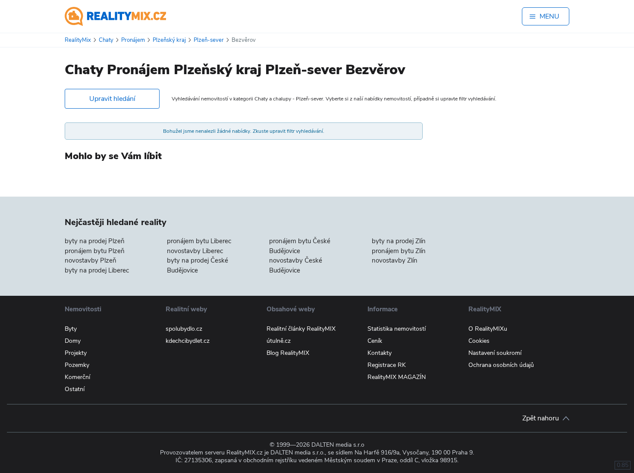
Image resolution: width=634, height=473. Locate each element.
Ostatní (75, 389)
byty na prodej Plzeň (95, 241)
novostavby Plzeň (90, 260)
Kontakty (379, 353)
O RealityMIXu (487, 329)
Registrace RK (386, 365)
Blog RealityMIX (288, 353)
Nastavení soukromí (494, 353)
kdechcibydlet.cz (188, 341)
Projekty (76, 353)
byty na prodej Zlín (399, 241)
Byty (71, 329)
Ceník (374, 341)
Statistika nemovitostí (396, 329)
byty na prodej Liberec (97, 270)
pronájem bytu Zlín (399, 251)
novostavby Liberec (195, 251)
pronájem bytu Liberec (199, 241)
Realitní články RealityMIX (301, 329)
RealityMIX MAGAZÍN (396, 377)
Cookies (479, 341)
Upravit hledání (112, 98)
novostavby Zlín (394, 260)
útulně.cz (279, 341)
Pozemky (77, 365)
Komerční (77, 377)
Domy (73, 341)
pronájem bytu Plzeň (95, 251)
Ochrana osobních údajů (501, 365)
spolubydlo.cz (184, 329)
